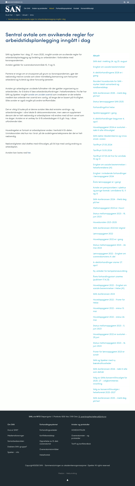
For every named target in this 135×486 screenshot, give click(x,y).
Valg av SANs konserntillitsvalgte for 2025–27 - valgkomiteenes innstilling (110, 380)
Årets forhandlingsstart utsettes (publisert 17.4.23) (108, 278)
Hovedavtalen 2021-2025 (105, 222)
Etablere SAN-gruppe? (17, 446)
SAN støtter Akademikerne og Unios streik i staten (110, 137)
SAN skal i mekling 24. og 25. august (110, 61)
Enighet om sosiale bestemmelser (109, 66)
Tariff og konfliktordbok (81, 443)
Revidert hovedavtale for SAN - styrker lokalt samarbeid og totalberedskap (108, 84)
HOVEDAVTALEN (78, 430)
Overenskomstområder (49, 449)
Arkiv (32, 15)
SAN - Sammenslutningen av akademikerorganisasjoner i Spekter (66, 465)
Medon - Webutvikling (67, 473)
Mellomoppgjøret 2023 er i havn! (108, 207)
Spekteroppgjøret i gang (105, 112)
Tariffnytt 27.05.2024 (102, 144)
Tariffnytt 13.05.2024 (102, 150)
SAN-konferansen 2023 (104, 293)
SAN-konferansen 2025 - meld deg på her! (109, 399)
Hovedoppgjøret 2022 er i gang (108, 239)
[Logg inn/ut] (67, 480)
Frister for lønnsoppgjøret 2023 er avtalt (109, 353)
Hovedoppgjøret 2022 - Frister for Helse (109, 301)
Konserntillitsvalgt (87, 8)
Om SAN (27, 8)
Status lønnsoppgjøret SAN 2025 (108, 101)
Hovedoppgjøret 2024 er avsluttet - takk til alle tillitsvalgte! (110, 129)
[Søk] (124, 2)
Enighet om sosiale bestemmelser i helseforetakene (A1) (109, 166)
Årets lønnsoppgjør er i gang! (107, 181)
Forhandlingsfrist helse (104, 107)
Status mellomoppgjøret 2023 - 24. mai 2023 (109, 246)
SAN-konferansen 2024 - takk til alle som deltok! (110, 370)
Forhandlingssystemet (64, 8)
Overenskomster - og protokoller (80, 436)
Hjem (18, 15)
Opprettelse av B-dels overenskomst (49, 442)
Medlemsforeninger (16, 435)
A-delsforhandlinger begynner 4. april (109, 120)
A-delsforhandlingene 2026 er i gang (108, 74)
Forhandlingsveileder (48, 430)
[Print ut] (127, 2)
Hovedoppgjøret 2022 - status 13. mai (108, 310)
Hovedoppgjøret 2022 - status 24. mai (109, 318)
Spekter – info (13, 452)
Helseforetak (45, 455)
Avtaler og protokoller (39, 8)
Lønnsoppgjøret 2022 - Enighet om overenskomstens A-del (109, 255)
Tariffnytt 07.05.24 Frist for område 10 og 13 (109, 157)
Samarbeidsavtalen (16, 441)
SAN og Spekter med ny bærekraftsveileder (104, 362)
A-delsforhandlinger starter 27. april (107, 264)
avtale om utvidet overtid (40, 94)
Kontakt (76, 8)
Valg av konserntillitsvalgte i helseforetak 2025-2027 (106, 391)
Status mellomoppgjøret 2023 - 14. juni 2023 (109, 344)
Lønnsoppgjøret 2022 (103, 233)
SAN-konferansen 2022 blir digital (109, 227)
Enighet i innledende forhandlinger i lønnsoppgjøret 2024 (109, 175)
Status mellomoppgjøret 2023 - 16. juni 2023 (109, 215)
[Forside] (13, 8)
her (29, 152)
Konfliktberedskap (47, 435)
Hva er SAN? (13, 430)
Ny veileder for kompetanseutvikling (110, 270)
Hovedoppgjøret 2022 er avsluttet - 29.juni (110, 336)
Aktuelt (51, 8)
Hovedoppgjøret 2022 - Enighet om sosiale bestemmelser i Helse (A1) (110, 287)
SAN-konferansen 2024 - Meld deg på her (109, 201)
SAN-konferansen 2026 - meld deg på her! (109, 94)
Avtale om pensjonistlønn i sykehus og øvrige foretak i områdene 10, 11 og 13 (109, 190)
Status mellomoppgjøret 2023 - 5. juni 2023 (109, 327)
